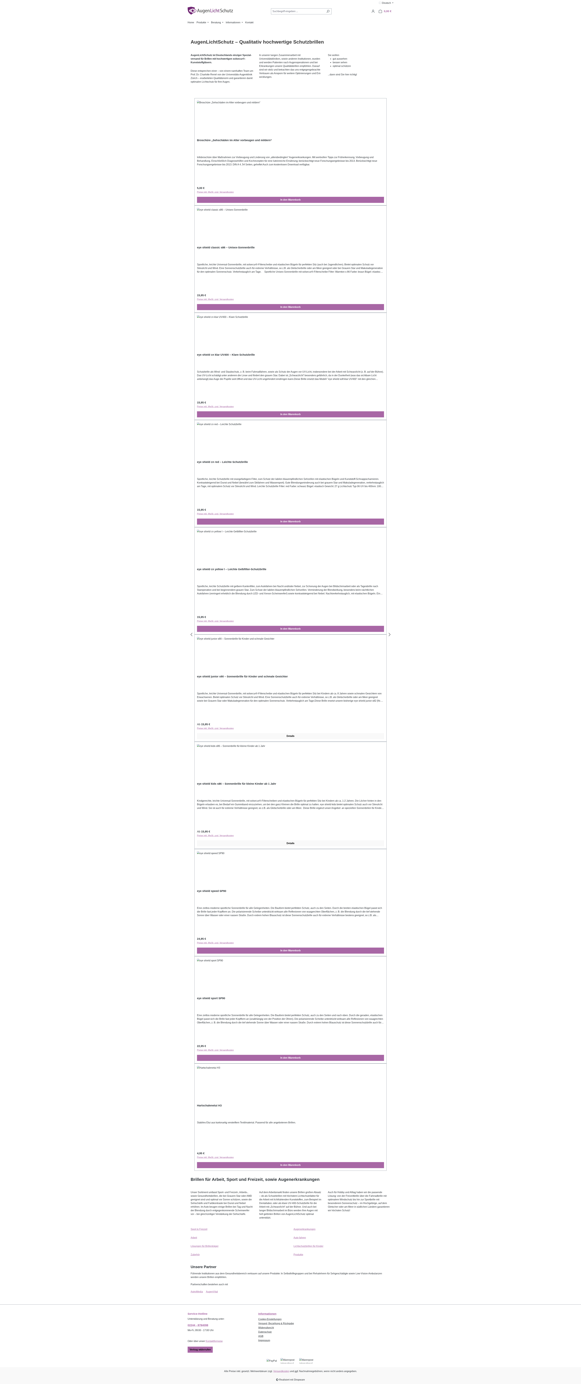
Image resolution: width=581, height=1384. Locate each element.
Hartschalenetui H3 (209, 1105)
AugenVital (212, 1291)
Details (290, 736)
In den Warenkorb (290, 199)
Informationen (267, 1313)
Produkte (298, 1254)
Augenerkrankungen (304, 1229)
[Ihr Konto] (373, 11)
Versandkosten (281, 1371)
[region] (290, 634)
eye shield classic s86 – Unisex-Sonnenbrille (226, 247)
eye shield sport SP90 (211, 998)
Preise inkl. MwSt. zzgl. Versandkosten (215, 192)
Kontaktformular (214, 1341)
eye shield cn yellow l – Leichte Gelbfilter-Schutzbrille (231, 569)
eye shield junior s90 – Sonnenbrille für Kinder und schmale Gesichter (242, 676)
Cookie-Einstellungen (270, 1319)
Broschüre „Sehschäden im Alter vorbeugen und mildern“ (234, 140)
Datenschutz (265, 1332)
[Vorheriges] (191, 634)
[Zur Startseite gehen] (210, 11)
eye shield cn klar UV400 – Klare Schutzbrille (226, 354)
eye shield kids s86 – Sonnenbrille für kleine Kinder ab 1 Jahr (236, 783)
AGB (260, 1336)
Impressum (264, 1340)
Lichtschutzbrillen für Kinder (308, 1246)
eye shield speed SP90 (211, 891)
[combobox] (298, 11)
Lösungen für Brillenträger (204, 1246)
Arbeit (194, 1237)
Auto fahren (300, 1237)
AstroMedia (197, 1291)
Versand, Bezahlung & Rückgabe (276, 1323)
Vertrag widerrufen (200, 1349)
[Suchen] (328, 11)
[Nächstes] (389, 634)
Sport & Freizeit (199, 1229)
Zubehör (195, 1254)
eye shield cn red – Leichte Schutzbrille (222, 462)
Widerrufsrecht (266, 1327)
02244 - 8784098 (198, 1325)
